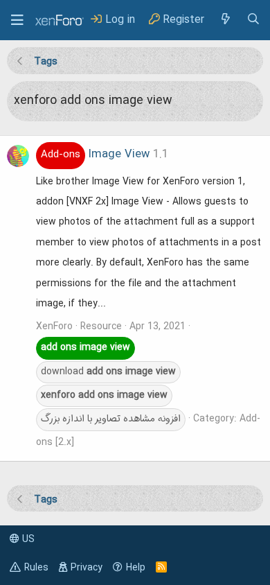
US (27, 539)
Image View (95, 155)
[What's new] (225, 19)
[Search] (253, 19)
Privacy (86, 567)
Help (135, 567)
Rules (36, 567)
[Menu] (17, 20)
